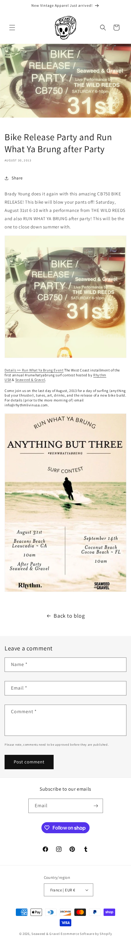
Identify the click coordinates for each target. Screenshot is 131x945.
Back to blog (69, 615)
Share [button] (17, 178)
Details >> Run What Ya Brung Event (34, 370)
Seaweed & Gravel (30, 379)
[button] (12, 27)
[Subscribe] (96, 806)
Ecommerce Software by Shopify (86, 934)
